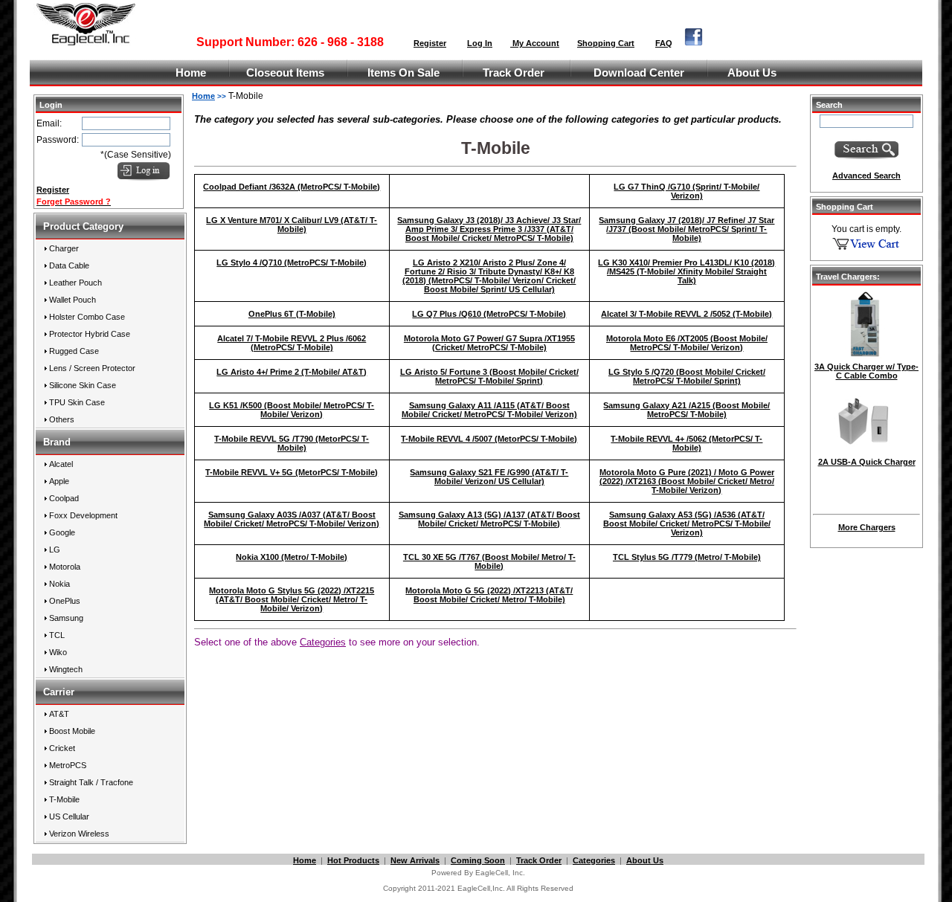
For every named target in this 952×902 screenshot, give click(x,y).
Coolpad (64, 498)
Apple (59, 481)
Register (430, 43)
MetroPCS (67, 765)
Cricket (62, 748)
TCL (57, 635)
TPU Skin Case (77, 402)
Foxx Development (83, 515)
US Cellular (69, 816)
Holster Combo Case (87, 316)
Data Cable (69, 265)
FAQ (663, 43)
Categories (594, 860)
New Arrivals (415, 860)
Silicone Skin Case (82, 385)
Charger (64, 248)
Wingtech (66, 669)
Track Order (513, 73)
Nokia (59, 583)
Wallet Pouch (72, 299)
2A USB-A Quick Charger (867, 461)
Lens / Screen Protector (92, 368)
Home (191, 73)
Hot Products (353, 860)
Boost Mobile (72, 731)
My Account (534, 43)
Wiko (58, 652)
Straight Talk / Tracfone (91, 782)
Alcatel (61, 464)
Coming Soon (478, 860)
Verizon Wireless (79, 833)
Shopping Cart (605, 43)
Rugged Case (74, 351)
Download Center (639, 73)
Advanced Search (866, 175)
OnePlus (64, 600)
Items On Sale (403, 73)
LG (54, 549)
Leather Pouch (75, 282)
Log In (479, 43)
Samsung (66, 617)
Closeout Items (285, 73)
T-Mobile (64, 799)
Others (61, 419)
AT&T (59, 713)
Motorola (64, 566)
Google (62, 532)
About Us (751, 73)
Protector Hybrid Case (89, 333)
